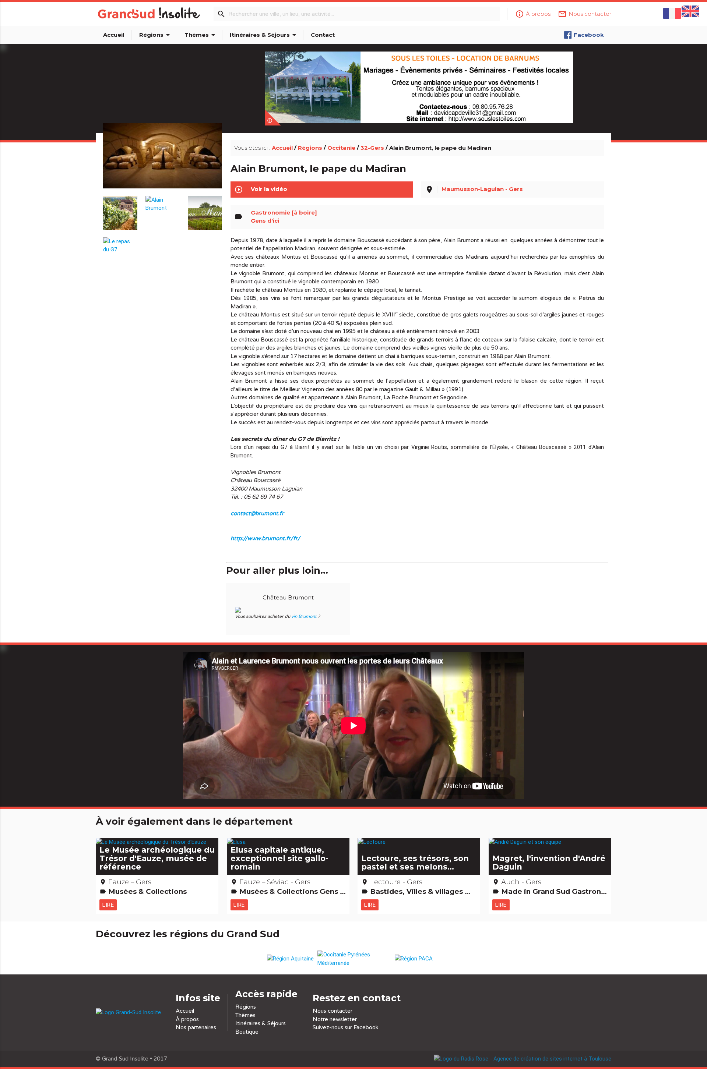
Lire (108, 904)
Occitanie (341, 147)
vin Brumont (304, 616)
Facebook (589, 34)
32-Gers (372, 147)
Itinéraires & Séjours (264, 35)
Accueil (113, 34)
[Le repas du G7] (120, 242)
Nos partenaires (196, 1027)
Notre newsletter (335, 1019)
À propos (187, 1019)
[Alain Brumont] (162, 200)
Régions (155, 35)
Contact (323, 34)
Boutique (246, 1032)
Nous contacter (332, 1011)
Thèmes (201, 35)
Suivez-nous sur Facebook (346, 1027)
